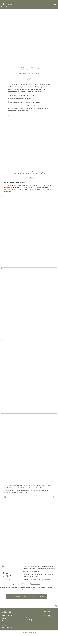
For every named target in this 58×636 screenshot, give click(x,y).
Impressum (25, 632)
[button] (55, 4)
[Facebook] (45, 616)
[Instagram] (49, 616)
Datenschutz (32, 632)
